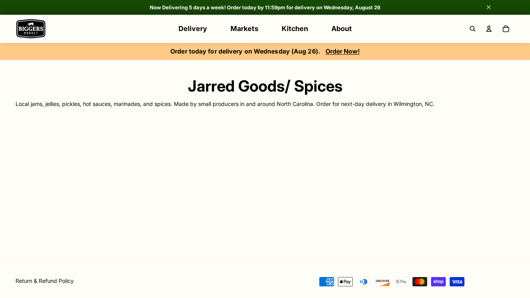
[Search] (472, 28)
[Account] (488, 28)
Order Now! (343, 51)
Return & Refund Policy (45, 280)
